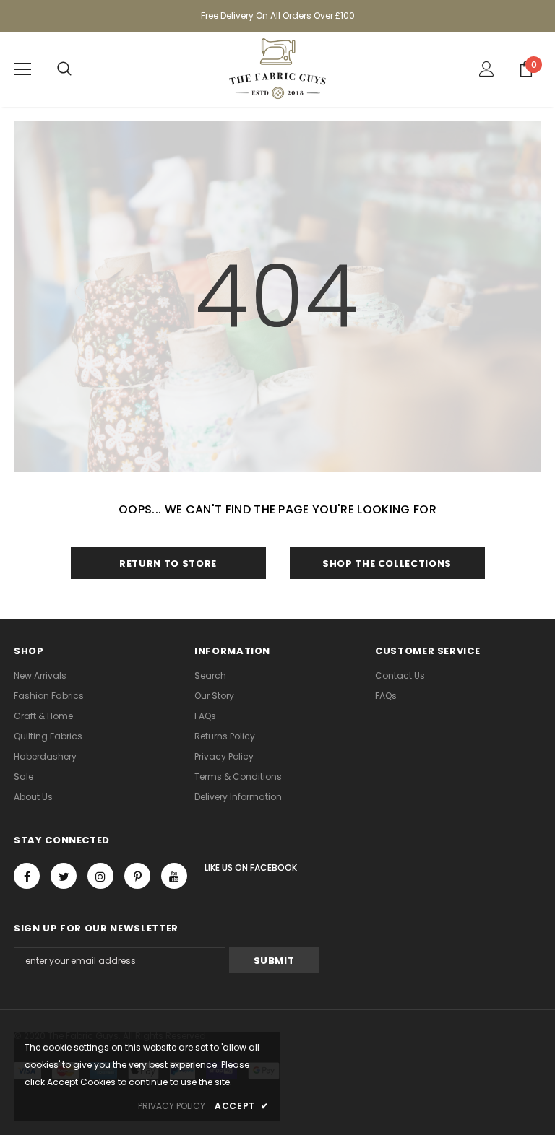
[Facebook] (27, 876)
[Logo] (277, 68)
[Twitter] (64, 876)
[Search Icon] (64, 69)
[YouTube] (174, 876)
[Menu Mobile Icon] (22, 69)
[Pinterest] (137, 876)
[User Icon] (486, 69)
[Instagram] (100, 876)
